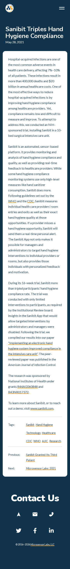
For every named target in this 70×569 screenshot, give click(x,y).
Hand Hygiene (44, 424)
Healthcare (49, 433)
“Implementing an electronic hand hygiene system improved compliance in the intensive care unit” (34, 348)
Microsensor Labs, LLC (42, 544)
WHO (12, 201)
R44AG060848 (27, 386)
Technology (33, 433)
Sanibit (30, 424)
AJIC (45, 441)
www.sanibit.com (41, 408)
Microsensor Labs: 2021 (41, 468)
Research (55, 441)
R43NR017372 (18, 392)
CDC (30, 201)
